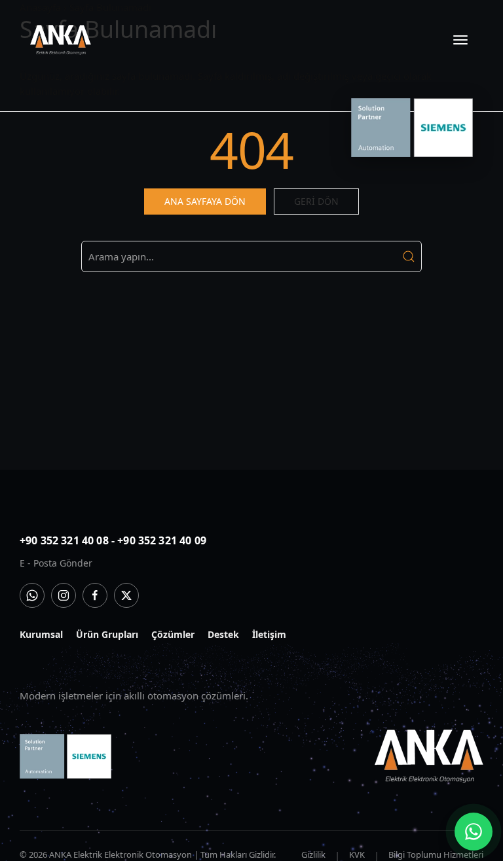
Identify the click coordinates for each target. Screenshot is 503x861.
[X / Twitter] (126, 595)
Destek (223, 634)
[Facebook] (95, 595)
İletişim (269, 634)
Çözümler (173, 634)
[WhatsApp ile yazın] (474, 832)
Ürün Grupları (107, 634)
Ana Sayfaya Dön (205, 201)
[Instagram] (63, 595)
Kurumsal (41, 634)
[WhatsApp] (32, 595)
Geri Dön (316, 201)
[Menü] (460, 39)
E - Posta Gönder (56, 563)
